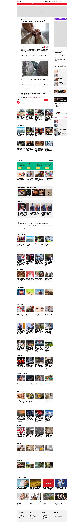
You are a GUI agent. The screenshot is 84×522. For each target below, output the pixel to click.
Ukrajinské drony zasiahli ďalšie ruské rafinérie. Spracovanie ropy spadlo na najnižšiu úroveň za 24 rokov (21, 418)
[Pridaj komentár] (18, 93)
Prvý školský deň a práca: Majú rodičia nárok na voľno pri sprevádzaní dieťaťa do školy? (39, 383)
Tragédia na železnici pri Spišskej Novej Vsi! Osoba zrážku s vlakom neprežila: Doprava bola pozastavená (49, 118)
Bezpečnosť (36, 421)
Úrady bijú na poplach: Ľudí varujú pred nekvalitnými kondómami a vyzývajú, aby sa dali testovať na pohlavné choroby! (34, 226)
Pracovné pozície (20, 160)
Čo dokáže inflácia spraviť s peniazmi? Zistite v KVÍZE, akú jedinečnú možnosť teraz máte (49, 180)
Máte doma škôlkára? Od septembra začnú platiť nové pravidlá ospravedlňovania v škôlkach (48, 384)
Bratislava (46, 246)
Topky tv (51, 3)
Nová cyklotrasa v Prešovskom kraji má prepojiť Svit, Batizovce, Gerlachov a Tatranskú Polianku (39, 366)
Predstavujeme (46, 369)
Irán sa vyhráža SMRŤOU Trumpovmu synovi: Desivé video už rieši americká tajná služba (30, 262)
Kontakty (43, 512)
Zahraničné (24, 3)
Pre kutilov (20, 460)
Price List (31, 518)
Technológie (20, 408)
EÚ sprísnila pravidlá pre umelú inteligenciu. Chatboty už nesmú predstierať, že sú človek (30, 418)
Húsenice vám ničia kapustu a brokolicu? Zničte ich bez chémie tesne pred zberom (38, 470)
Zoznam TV (21, 202)
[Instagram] (55, 512)
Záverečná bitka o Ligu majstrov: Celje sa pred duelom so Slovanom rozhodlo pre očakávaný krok (30, 348)
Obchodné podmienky (33, 516)
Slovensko (36, 351)
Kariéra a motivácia (22, 373)
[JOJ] (55, 108)
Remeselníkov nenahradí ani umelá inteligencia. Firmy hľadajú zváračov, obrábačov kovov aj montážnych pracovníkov (30, 384)
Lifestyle (55, 3)
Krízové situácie (39, 97)
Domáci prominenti (28, 283)
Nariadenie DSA (21, 519)
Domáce (19, 3)
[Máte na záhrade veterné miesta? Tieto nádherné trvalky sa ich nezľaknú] (49, 465)
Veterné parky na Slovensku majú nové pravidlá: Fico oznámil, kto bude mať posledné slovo (29, 244)
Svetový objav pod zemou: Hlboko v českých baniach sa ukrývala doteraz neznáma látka (48, 436)
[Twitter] (57, 512)
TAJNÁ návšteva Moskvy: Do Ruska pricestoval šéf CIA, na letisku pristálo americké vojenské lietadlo (48, 262)
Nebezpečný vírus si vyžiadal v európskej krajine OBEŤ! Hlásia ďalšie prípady (62, 134)
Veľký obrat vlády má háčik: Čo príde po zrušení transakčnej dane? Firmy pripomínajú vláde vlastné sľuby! (21, 331)
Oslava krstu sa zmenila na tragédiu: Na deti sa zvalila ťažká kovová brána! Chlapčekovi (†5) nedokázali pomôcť (62, 130)
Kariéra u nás (20, 517)
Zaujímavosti (38, 3)
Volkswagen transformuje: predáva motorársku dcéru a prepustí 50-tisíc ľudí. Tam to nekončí (29, 366)
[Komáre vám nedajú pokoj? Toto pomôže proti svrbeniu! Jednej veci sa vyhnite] (30, 292)
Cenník (31, 517)
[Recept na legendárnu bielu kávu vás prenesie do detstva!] (49, 396)
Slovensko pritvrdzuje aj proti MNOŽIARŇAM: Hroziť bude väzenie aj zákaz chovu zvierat (60, 51)
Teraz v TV (56, 103)
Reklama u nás (32, 514)
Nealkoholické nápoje (47, 402)
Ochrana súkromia (21, 515)
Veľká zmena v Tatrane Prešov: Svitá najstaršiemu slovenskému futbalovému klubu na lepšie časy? (48, 348)
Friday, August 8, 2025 (37, 81)
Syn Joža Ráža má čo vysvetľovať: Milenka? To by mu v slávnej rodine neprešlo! (39, 280)
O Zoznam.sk (21, 512)
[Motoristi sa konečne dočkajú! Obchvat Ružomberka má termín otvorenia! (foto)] (39, 326)
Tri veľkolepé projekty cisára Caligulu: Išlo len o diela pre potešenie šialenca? (48, 297)
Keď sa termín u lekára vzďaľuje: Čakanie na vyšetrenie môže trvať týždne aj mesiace (29, 180)
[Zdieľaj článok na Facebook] (18, 96)
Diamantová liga (19, 350)
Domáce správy (21, 234)
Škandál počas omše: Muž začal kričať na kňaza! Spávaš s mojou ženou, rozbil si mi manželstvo (39, 262)
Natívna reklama (32, 519)
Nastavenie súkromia (21, 516)
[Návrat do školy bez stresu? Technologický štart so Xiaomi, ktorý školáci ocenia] (39, 309)
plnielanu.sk (46, 316)
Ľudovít (50, 1)
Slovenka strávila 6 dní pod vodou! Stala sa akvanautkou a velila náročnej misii (39, 297)
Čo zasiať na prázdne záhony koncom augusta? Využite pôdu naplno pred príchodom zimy (21, 470)
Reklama (31, 512)
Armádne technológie (19, 421)
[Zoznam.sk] (56, 516)
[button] (45, 47)
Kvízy (47, 3)
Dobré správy (21, 304)
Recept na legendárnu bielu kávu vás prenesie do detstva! (48, 400)
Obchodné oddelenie (44, 516)
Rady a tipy (36, 403)
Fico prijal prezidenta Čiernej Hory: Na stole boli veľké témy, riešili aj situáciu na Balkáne (31, 228)
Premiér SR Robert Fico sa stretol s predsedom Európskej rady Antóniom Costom (46, 214)
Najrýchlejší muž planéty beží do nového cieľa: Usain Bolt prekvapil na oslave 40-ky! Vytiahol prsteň (48, 280)
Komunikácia (30, 97)
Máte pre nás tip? (44, 519)
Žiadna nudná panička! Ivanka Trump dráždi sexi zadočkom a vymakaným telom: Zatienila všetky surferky (33, 223)
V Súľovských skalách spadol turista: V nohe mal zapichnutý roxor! (29, 117)
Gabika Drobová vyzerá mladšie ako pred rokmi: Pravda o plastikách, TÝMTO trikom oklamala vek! (23, 214)
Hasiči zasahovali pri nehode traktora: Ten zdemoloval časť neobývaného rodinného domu (39, 118)
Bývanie (19, 443)
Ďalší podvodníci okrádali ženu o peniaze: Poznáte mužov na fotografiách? (39, 243)
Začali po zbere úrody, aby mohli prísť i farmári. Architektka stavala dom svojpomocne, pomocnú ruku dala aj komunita (30, 454)
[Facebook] (54, 512)
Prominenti (29, 3)
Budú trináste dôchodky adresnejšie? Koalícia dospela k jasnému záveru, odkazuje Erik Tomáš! (30, 331)
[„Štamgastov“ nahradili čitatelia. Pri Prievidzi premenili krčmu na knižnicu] (30, 430)
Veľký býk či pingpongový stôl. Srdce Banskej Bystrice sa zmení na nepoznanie (39, 436)
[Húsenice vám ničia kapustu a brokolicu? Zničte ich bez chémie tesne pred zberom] (39, 465)
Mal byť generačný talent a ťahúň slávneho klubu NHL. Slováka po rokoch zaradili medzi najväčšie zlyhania (21, 436)
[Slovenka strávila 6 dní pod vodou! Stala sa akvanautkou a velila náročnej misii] (39, 292)
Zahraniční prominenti (19, 283)
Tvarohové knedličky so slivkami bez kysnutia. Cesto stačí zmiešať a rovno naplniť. (29, 401)
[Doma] (55, 112)
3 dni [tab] (62, 48)
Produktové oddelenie (44, 515)
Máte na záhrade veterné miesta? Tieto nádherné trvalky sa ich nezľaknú (48, 470)
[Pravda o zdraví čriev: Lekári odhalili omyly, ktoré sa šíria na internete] (21, 292)
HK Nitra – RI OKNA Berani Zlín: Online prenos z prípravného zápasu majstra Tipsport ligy (39, 348)
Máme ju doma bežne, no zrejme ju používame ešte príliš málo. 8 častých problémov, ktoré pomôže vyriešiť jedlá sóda (39, 454)
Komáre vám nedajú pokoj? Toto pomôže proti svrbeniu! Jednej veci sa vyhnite (30, 297)
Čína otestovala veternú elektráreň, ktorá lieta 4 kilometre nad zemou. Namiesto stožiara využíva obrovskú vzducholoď (48, 418)
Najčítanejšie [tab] (57, 48)
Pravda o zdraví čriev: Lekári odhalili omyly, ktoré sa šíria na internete (21, 297)
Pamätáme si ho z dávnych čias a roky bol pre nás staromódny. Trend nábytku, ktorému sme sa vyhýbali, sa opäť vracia (21, 454)
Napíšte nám (20, 518)
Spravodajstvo (43, 514)
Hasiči (26, 97)
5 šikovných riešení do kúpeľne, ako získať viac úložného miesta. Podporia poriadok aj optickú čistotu (48, 454)
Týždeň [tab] (65, 48)
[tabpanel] (60, 59)
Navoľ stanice (55, 117)
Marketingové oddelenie (45, 518)
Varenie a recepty (22, 391)
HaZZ (36, 97)
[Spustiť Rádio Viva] (60, 18)
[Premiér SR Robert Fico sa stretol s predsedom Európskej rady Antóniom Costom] (46, 207)
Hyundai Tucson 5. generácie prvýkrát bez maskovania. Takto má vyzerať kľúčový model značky (48, 366)
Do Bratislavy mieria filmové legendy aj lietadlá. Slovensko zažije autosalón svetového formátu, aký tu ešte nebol (21, 366)
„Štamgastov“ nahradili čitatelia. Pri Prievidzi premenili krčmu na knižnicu (29, 436)
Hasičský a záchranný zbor (28, 81)
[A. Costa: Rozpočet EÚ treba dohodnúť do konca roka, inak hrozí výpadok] (35, 207)
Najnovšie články (21, 220)
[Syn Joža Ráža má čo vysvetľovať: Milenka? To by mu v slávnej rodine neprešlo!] (39, 274)
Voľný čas (60, 3)
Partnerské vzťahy (60, 98)
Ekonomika (43, 3)
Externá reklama (32, 515)
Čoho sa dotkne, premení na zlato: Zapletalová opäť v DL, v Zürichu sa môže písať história (21, 348)
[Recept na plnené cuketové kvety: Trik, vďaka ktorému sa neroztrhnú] (39, 396)
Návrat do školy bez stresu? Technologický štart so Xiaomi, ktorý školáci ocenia (20, 180)
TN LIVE (19, 426)
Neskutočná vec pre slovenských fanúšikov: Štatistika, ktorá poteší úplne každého (39, 180)
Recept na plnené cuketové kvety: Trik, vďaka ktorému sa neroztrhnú (38, 401)
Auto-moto (20, 356)
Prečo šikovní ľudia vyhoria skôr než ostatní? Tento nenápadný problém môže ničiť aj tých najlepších (21, 384)
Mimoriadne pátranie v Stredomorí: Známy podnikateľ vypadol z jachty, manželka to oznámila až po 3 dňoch (48, 331)
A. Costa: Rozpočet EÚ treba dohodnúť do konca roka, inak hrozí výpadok (35, 213)
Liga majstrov (27, 351)
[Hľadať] (66, 4)
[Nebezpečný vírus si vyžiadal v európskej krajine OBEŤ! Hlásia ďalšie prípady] (56, 134)
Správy (30, 215)
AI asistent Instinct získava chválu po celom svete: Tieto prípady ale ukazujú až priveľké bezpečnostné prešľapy (39, 418)
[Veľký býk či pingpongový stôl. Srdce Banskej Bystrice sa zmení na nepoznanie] (39, 430)
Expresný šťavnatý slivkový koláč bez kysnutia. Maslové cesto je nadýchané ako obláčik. (21, 401)
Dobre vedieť (18, 182)
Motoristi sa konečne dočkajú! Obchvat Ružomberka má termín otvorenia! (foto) (39, 331)
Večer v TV (61, 103)
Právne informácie (21, 514)
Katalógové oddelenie (44, 517)
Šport (33, 3)
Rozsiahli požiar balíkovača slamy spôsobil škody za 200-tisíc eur (21, 117)
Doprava (36, 369)
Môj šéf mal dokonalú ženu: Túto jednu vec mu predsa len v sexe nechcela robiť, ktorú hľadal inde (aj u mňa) (62, 100)
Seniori (33, 97)
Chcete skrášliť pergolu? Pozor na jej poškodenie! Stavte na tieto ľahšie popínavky (30, 470)
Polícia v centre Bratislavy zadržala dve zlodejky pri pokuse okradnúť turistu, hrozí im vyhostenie (49, 244)
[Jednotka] (55, 110)
